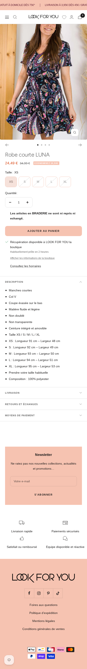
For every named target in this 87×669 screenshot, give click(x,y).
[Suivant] (80, 144)
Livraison (12, 393)
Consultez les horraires (25, 266)
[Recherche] (15, 17)
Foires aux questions (43, 605)
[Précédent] (7, 144)
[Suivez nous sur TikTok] (58, 593)
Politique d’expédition (43, 613)
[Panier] (80, 17)
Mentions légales (43, 621)
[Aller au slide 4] (49, 145)
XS (11, 181)
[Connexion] (71, 17)
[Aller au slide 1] (37, 145)
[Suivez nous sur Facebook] (29, 593)
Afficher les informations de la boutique (32, 258)
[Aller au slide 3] (45, 145)
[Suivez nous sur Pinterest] (48, 593)
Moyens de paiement (20, 415)
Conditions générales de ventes (43, 629)
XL (65, 181)
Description (14, 282)
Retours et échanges (21, 404)
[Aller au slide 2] (41, 145)
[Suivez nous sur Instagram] (39, 593)
